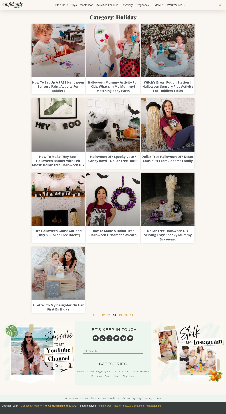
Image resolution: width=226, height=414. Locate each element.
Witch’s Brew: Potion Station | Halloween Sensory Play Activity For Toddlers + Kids (167, 86)
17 (131, 315)
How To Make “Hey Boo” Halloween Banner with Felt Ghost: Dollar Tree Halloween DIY (58, 160)
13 (109, 315)
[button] (220, 5)
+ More (156, 5)
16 (126, 315)
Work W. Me (174, 5)
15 (120, 315)
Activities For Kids (107, 5)
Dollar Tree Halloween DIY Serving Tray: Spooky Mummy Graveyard (168, 235)
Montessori (86, 5)
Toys (74, 5)
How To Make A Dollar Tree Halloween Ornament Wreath (113, 233)
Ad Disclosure (153, 405)
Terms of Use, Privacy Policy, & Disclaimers (121, 405)
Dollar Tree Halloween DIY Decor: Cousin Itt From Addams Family (167, 158)
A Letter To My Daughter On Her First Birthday (58, 307)
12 (103, 315)
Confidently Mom (29, 405)
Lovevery (127, 5)
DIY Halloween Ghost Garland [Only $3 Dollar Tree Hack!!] (58, 233)
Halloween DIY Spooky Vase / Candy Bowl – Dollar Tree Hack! (113, 158)
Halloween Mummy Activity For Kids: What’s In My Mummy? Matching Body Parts (113, 86)
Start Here (61, 5)
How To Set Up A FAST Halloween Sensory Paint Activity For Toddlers (58, 86)
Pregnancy (142, 5)
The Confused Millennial (57, 405)
